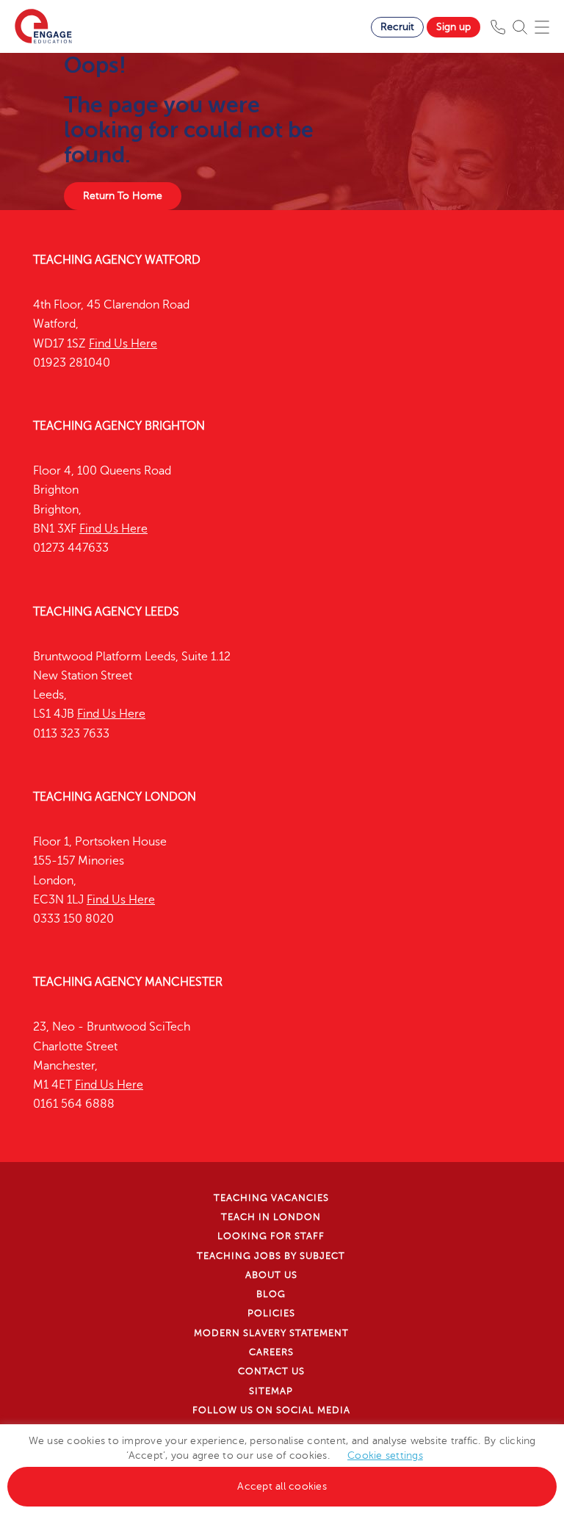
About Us (271, 1275)
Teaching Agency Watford (116, 260)
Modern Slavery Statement (271, 1333)
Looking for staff (271, 1236)
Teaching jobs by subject (271, 1256)
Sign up (453, 26)
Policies (271, 1313)
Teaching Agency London (114, 797)
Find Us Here (123, 343)
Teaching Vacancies (271, 1198)
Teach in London (271, 1217)
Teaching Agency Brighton (119, 426)
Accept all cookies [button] (282, 1486)
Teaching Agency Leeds (106, 611)
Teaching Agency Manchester (128, 982)
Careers (271, 1352)
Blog (271, 1294)
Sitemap (271, 1391)
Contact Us (271, 1371)
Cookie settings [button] (385, 1455)
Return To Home (122, 195)
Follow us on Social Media (271, 1410)
